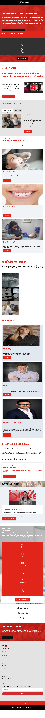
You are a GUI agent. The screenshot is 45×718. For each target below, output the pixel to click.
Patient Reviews (4, 678)
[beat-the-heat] (22, 194)
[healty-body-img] (22, 229)
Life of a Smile (4, 668)
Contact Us (3, 676)
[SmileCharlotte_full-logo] (6, 646)
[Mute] (39, 91)
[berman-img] (22, 372)
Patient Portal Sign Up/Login (6, 679)
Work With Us (4, 683)
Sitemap (31, 708)
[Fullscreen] (41, 91)
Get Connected (4, 674)
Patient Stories (4, 670)
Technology (4, 666)
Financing (3, 665)
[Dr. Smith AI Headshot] (22, 409)
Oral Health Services (5, 663)
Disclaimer (19, 708)
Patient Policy (14, 708)
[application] (33, 87)
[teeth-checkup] (22, 159)
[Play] (25, 91)
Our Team (3, 661)
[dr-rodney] (22, 335)
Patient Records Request (6, 681)
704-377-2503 (4, 653)
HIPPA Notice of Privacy (26, 708)
